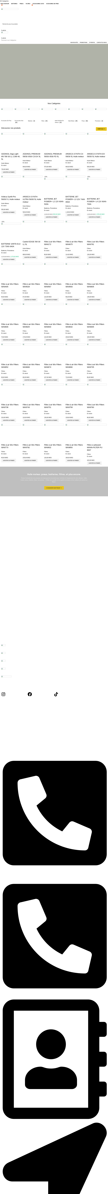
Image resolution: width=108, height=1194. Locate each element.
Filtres (46, 248)
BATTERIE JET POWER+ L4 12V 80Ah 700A (96, 201)
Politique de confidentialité (8, 717)
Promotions (53, 208)
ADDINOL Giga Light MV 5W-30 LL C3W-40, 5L (10, 156)
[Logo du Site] (9, 15)
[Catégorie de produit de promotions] (54, 116)
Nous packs (4, 744)
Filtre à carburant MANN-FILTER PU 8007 (94, 447)
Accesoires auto (5, 736)
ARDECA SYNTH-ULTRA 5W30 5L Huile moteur (32, 199)
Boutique (3, 705)
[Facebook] (30, 694)
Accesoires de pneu (6, 747)
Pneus (3, 739)
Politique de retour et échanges (9, 720)
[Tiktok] (56, 694)
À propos (3, 702)
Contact (3, 711)
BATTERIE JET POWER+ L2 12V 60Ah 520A (53, 201)
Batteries (46, 208)
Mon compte (4, 714)
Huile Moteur (5, 163)
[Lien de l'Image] (6, 679)
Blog (2, 708)
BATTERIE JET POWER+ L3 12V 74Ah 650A (75, 199)
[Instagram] (3, 694)
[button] (8, 172)
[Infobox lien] (54, 647)
